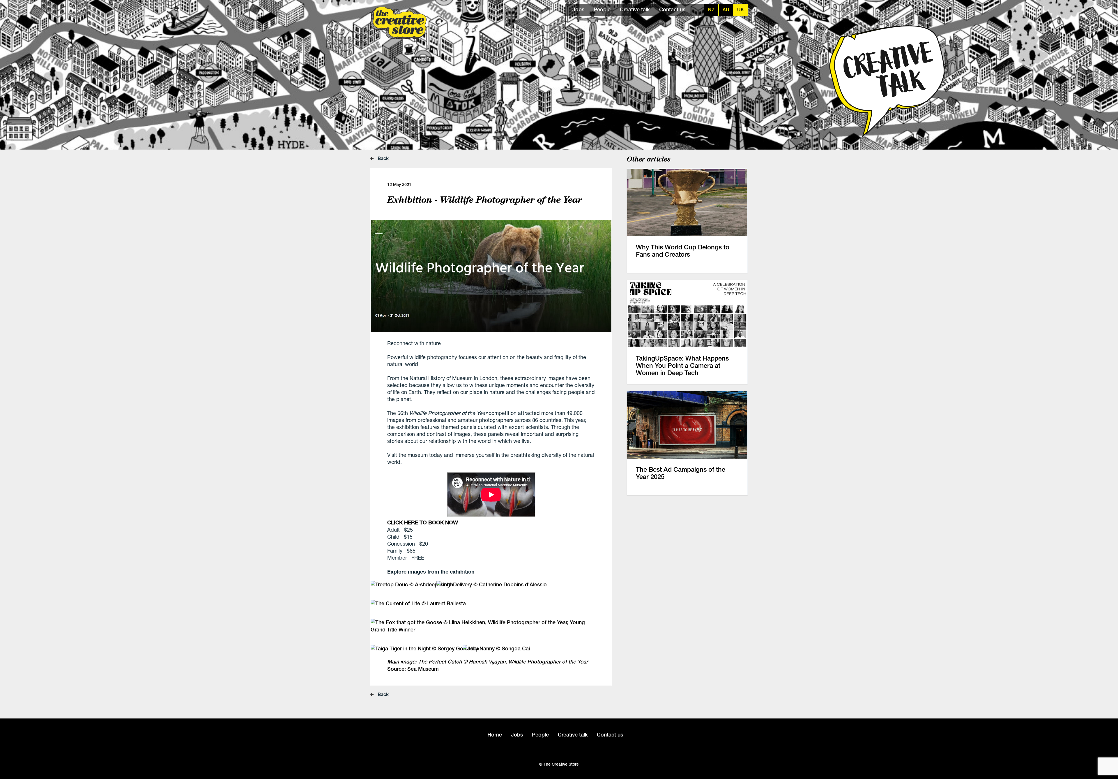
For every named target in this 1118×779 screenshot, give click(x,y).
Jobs (578, 9)
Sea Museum (423, 669)
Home (494, 735)
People (602, 9)
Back (382, 158)
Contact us (672, 9)
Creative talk (635, 9)
